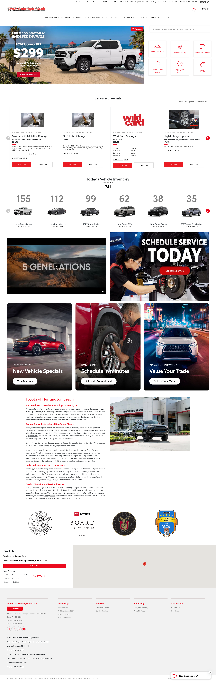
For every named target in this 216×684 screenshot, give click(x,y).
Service (100, 603)
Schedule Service (201, 101)
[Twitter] (205, 2)
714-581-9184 (103, 2)
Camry (81, 442)
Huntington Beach (84, 450)
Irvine (36, 458)
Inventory (63, 603)
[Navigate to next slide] (142, 54)
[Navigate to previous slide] (1, 54)
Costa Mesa (45, 458)
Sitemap (46, 678)
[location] (137, 2)
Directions (175, 611)
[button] (144, 564)
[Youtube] (208, 2)
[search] (205, 9)
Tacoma (101, 442)
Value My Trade (139, 611)
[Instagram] (203, 2)
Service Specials (102, 611)
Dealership (177, 603)
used (49, 450)
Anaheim (54, 458)
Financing (139, 603)
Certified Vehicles (65, 617)
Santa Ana (78, 458)
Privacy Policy (29, 678)
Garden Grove (89, 458)
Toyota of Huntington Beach (15, 678)
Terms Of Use (38, 678)
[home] (201, 9)
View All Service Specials (186, 101)
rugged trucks (32, 435)
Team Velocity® (179, 678)
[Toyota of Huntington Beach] (26, 8)
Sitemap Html (54, 678)
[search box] (180, 29)
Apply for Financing (141, 607)
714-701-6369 (118, 2)
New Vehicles (63, 607)
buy (46, 495)
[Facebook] (201, 2)
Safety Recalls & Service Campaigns (78, 678)
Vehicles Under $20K (66, 611)
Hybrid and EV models (91, 433)
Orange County (66, 458)
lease (52, 495)
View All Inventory (107, 182)
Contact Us (16, 608)
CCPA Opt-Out (95, 678)
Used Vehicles (63, 614)
